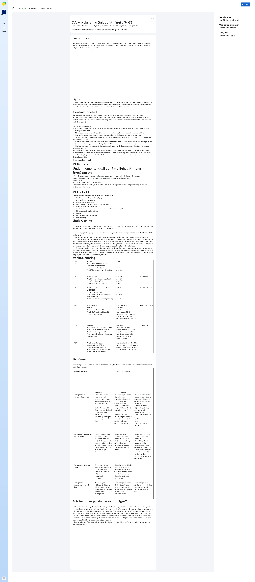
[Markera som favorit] (152, 19)
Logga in (245, 4)
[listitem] (4, 13)
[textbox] (113, 302)
